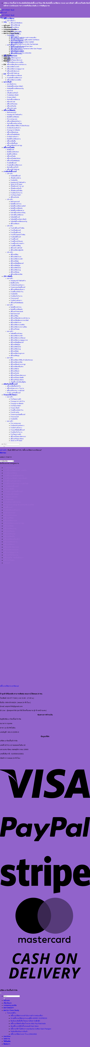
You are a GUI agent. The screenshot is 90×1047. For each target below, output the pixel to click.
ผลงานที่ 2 (10, 305)
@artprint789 (11, 710)
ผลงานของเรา (9, 31)
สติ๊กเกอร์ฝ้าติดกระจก (13, 71)
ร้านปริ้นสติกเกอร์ (16, 230)
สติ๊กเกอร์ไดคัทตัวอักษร (13, 158)
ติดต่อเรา (7, 61)
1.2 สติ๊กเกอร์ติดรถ (10, 473)
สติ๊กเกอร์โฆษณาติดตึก (17, 377)
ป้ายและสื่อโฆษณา (10, 395)
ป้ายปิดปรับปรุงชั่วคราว (14, 128)
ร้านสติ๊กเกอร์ (14, 239)
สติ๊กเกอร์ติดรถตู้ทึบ (16, 31)
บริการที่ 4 (10, 252)
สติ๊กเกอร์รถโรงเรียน (16, 53)
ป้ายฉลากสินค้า (11, 97)
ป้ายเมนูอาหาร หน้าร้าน (18, 401)
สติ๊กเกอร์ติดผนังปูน (12, 132)
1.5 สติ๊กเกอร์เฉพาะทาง (12, 481)
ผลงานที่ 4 (10, 357)
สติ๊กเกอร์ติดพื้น (11, 141)
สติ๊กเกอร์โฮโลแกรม (11, 555)
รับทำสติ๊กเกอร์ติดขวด (13, 99)
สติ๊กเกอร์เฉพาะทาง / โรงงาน (15, 388)
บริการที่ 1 (10, 173)
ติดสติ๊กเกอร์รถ (15, 36)
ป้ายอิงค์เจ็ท (14, 180)
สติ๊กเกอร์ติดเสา (15, 223)
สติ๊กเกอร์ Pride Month (17, 311)
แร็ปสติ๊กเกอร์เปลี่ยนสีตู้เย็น (18, 382)
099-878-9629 (10, 702)
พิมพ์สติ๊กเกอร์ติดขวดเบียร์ (18, 206)
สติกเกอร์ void (11, 101)
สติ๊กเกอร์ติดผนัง (9, 110)
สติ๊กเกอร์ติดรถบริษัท (16, 42)
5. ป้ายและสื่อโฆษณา (11, 494)
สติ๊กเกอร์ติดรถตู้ (15, 25)
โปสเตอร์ (7, 563)
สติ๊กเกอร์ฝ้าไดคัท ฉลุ (13, 73)
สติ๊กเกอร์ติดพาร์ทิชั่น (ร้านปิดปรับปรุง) (18, 125)
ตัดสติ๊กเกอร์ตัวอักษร (13, 152)
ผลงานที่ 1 (10, 278)
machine (7, 1036)
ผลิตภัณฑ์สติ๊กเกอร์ (10, 384)
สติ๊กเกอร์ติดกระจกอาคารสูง (14, 523)
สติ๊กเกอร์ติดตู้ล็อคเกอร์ (17, 263)
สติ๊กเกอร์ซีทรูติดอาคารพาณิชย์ (19, 320)
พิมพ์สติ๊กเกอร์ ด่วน (16, 204)
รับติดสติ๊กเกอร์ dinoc (16, 333)
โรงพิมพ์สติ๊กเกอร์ (15, 176)
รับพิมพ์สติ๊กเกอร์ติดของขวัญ (15, 88)
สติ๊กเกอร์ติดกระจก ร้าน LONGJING (24, 1034)
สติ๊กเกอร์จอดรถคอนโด (17, 47)
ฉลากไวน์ (10, 90)
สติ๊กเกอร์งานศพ (11, 108)
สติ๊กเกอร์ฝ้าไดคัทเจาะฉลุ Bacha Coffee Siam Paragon (26, 48)
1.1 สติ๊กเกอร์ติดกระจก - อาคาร (15, 470)
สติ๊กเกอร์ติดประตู (16, 270)
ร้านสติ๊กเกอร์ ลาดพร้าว (17, 243)
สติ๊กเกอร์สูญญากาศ (11, 552)
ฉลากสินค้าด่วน (11, 84)
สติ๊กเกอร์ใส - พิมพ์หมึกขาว (13, 558)
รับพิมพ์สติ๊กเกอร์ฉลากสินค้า (15, 86)
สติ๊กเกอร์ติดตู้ (14, 261)
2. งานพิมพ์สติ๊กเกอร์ (11, 486)
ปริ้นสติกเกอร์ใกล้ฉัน (16, 190)
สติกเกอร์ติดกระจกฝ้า (13, 66)
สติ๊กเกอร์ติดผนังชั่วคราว (14, 121)
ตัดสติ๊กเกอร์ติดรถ (16, 34)
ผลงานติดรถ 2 (11, 45)
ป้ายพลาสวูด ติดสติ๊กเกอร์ (18, 287)
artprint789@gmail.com (14, 706)
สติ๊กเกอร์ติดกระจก (10, 56)
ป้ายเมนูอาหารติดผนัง (13, 130)
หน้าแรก (7, 25)
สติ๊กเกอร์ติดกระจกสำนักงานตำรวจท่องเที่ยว (27, 1016)
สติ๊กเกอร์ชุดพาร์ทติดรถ (17, 51)
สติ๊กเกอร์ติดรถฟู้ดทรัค (17, 40)
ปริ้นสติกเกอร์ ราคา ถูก (17, 186)
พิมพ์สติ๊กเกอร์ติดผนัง (13, 117)
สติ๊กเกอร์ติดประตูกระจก (14, 58)
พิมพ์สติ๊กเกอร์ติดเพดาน (14, 139)
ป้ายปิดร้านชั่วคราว (13, 136)
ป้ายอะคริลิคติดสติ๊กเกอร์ (18, 430)
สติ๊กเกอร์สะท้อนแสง (11, 550)
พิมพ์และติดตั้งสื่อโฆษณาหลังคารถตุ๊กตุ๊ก (25, 1021)
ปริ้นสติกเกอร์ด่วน (16, 178)
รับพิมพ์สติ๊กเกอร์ (15, 217)
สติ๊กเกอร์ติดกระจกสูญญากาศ (15, 69)
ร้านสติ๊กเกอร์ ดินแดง (17, 241)
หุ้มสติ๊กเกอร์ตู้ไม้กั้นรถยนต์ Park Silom (25, 1026)
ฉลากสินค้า (8, 82)
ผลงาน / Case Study (11, 1010)
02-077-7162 (12, 698)
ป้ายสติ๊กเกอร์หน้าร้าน (17, 291)
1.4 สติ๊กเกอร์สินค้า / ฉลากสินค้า (15, 478)
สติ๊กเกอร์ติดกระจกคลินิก (14, 80)
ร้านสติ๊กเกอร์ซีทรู (16, 245)
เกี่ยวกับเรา (8, 27)
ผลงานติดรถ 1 (11, 20)
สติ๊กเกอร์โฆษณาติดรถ (17, 38)
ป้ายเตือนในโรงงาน (16, 193)
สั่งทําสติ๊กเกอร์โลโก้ (12, 167)
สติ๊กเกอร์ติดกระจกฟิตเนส (14, 75)
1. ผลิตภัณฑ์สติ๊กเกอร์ (11, 468)
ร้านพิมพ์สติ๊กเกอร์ (16, 237)
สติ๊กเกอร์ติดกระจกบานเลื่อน (15, 62)
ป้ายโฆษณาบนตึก (16, 399)
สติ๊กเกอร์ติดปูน (15, 272)
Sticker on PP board (16, 184)
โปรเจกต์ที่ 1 (11, 1013)
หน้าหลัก (3, 450)
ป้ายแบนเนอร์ (15, 298)
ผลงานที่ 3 (10, 331)
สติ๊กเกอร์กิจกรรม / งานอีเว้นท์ (15, 390)
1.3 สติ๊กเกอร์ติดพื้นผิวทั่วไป (13, 476)
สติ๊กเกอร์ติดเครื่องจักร (17, 366)
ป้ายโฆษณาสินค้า (16, 195)
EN (5, 64)
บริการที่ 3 (10, 226)
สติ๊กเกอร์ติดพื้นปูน (12, 143)
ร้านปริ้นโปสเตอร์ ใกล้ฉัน (18, 234)
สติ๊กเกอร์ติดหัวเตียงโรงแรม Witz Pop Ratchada (24, 44)
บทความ (7, 57)
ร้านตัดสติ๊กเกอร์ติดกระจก (14, 77)
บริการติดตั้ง (8, 276)
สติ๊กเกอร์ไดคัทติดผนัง (13, 134)
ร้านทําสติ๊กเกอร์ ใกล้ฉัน (17, 228)
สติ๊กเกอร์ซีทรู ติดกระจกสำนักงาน (16, 64)
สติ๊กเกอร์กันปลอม (12, 104)
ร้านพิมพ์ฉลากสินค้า (13, 95)
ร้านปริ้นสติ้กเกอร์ (16, 232)
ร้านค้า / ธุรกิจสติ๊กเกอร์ (13, 392)
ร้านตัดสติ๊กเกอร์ (11, 163)
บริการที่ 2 (10, 199)
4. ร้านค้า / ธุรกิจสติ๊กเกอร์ (13, 491)
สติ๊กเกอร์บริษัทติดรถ (16, 23)
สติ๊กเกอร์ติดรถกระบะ (17, 49)
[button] (5, 22)
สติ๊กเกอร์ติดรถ (9, 18)
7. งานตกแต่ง (8, 499)
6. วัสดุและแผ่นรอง (10, 497)
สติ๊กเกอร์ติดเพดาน (10, 542)
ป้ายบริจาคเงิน (15, 412)
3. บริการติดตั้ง (9, 489)
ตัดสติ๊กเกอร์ (10, 149)
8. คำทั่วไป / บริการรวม (12, 502)
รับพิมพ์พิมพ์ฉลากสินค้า (19, 1031)
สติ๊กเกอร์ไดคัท (9, 147)
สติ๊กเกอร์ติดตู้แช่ (15, 265)
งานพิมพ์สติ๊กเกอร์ (10, 171)
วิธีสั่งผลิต (7, 1041)
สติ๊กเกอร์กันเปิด (11, 106)
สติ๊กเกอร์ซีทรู (14, 254)
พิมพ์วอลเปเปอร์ (11, 112)
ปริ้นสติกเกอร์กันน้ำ (12, 93)
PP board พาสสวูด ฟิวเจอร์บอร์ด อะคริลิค (19, 505)
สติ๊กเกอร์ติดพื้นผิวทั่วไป (14, 386)
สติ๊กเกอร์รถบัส (15, 29)
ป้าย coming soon (12, 119)
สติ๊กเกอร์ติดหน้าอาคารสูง (14, 145)
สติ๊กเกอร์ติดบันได (16, 267)
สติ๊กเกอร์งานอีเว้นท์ (16, 248)
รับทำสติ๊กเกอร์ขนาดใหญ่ (14, 123)
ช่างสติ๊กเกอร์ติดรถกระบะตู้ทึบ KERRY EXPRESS (25, 40)
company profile (10, 29)
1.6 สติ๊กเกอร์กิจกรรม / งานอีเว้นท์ (16, 484)
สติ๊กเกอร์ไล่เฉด (15, 329)
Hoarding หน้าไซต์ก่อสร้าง (14, 114)
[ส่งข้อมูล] (4, 446)
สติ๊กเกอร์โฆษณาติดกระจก (14, 60)
